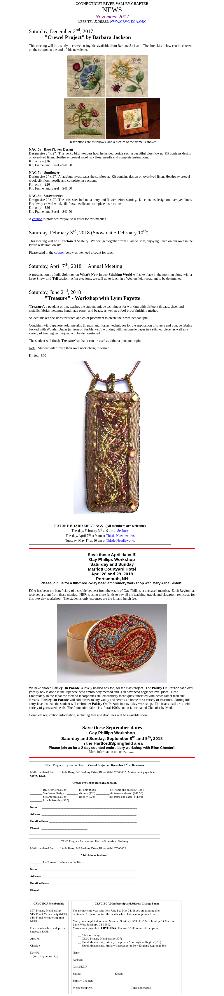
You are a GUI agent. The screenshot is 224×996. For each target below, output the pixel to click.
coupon (37, 219)
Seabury (123, 530)
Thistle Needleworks (120, 536)
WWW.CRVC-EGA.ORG (128, 21)
